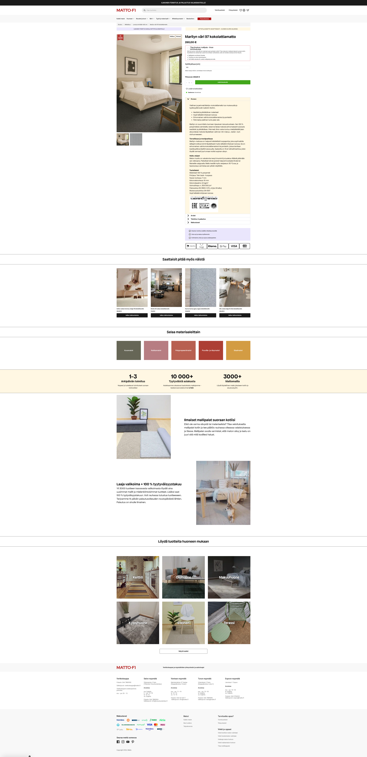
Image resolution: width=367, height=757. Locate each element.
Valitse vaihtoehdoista (132, 315)
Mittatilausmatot (177, 19)
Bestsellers (190, 19)
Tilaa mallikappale (224, 746)
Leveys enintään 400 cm (140, 24)
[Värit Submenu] (154, 18)
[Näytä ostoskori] (247, 10)
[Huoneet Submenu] (134, 18)
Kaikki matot (121, 19)
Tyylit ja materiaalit (162, 19)
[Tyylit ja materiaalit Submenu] (170, 18)
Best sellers (188, 723)
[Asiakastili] (244, 10)
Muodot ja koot (141, 19)
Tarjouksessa (188, 726)
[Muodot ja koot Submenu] (148, 18)
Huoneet (129, 19)
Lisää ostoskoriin (223, 82)
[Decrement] (187, 83)
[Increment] (192, 83)
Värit (151, 19)
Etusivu (120, 24)
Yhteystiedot (233, 10)
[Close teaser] (30, 752)
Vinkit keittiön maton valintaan (228, 733)
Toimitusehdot (220, 10)
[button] (181, 83)
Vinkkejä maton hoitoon (225, 739)
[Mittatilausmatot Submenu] (185, 18)
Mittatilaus (128, 24)
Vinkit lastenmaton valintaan (227, 736)
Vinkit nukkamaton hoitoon (226, 743)
